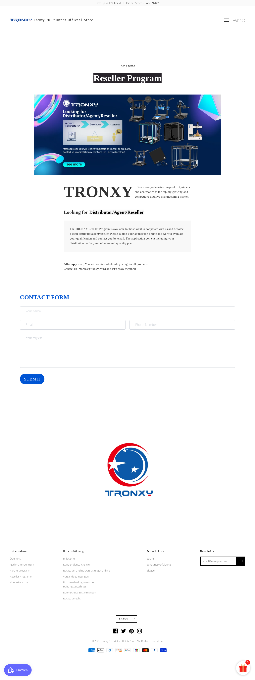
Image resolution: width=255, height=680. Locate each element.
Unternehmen (18, 551)
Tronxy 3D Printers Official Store (63, 20)
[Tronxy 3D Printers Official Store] (21, 20)
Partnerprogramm (20, 570)
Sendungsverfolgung (159, 564)
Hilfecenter (69, 558)
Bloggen (151, 570)
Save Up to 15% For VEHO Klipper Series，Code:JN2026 (127, 3)
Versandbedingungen (76, 576)
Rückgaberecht (71, 598)
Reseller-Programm (21, 576)
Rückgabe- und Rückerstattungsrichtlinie (86, 570)
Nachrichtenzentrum (22, 564)
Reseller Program (127, 78)
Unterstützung (73, 551)
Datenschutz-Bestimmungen (79, 592)
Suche (150, 558)
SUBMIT (32, 378)
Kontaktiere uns (19, 582)
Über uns (15, 558)
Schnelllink (155, 551)
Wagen (239, 20)
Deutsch (123, 619)
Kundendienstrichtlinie (76, 564)
